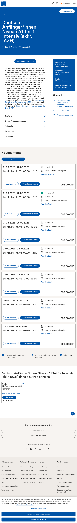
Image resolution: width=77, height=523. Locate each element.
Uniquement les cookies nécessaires (38, 514)
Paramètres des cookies (38, 508)
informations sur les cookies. (25, 505)
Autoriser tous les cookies (38, 519)
